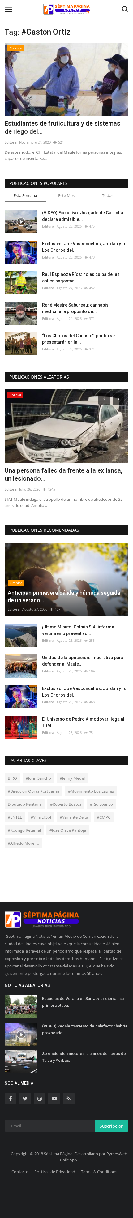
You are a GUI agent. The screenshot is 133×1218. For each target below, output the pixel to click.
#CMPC (103, 817)
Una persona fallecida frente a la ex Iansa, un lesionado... (63, 474)
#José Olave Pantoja (67, 830)
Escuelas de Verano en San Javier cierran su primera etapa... (83, 1002)
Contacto (19, 1171)
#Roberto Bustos (65, 804)
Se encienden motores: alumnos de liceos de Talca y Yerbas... (84, 1057)
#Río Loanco (101, 804)
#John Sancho (38, 778)
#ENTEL (15, 817)
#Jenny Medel (72, 778)
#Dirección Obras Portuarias (33, 791)
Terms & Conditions (99, 1171)
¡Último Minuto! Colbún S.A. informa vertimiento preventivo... (78, 630)
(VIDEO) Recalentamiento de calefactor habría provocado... (84, 1029)
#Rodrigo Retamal (24, 830)
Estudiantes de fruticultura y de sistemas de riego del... (62, 127)
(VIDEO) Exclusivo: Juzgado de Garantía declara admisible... (82, 216)
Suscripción (112, 1126)
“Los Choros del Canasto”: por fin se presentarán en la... (78, 339)
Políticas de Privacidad (54, 1171)
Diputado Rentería (24, 804)
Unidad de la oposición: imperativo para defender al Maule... (82, 661)
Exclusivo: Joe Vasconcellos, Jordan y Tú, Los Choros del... (84, 247)
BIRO (12, 778)
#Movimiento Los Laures (91, 791)
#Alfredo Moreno (23, 843)
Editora (11, 142)
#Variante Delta (74, 817)
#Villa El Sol (41, 817)
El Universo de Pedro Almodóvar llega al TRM (83, 722)
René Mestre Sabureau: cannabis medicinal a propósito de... (75, 308)
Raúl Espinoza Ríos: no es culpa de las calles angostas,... (81, 277)
